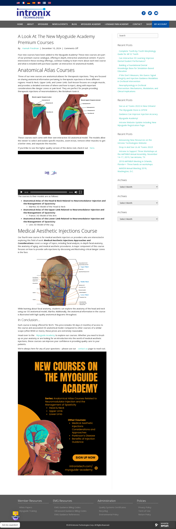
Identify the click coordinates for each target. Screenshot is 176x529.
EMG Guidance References (67, 514)
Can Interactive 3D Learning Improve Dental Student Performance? (136, 59)
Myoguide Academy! (128, 118)
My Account (160, 24)
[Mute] (76, 192)
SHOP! (149, 24)
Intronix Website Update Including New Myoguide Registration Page (137, 124)
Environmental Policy (109, 514)
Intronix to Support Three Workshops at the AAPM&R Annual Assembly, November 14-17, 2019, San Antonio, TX (137, 154)
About (30, 24)
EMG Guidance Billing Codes (67, 507)
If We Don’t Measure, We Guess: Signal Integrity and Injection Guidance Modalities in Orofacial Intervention (138, 78)
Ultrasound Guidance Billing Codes (70, 510)
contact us (83, 348)
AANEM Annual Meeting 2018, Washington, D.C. (132, 170)
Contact (137, 24)
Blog (74, 24)
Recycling (103, 510)
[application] (51, 173)
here (92, 148)
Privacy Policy (144, 507)
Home (20, 24)
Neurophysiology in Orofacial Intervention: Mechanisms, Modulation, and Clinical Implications (138, 88)
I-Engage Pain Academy (117, 24)
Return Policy (144, 514)
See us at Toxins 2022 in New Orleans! (137, 106)
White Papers (25, 507)
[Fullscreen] (80, 192)
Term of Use (144, 510)
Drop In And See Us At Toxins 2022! (136, 147)
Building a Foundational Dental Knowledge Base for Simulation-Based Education (136, 68)
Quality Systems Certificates (112, 507)
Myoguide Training (28, 510)
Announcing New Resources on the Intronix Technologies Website (135, 141)
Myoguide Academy (91, 24)
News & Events (60, 24)
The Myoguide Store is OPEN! (133, 110)
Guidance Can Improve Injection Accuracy (138, 114)
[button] (50, 172)
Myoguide (43, 24)
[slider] (48, 192)
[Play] (21, 192)
